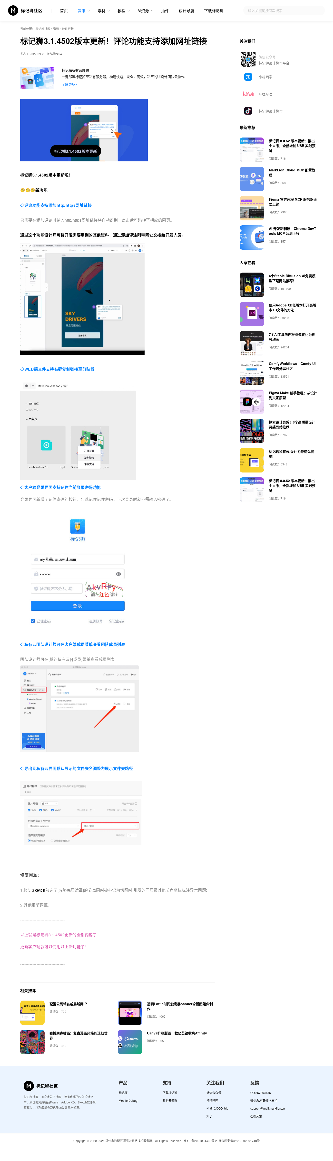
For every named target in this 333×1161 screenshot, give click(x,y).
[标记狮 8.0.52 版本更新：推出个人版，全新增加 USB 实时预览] (252, 150)
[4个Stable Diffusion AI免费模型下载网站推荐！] (252, 285)
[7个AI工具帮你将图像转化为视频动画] (252, 343)
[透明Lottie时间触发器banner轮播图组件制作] (130, 1013)
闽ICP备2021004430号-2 (200, 1141)
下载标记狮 (214, 10)
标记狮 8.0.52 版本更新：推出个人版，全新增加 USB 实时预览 (292, 145)
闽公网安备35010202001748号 (239, 1141)
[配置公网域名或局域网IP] (32, 1013)
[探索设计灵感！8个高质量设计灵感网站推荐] (252, 431)
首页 (64, 10)
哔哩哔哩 (265, 93)
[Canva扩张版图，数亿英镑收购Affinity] (130, 1042)
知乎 (209, 1116)
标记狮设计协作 (271, 110)
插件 (165, 10)
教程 (121, 10)
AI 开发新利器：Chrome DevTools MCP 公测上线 (292, 231)
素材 (101, 10)
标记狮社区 (43, 29)
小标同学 (265, 76)
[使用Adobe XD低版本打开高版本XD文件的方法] (252, 314)
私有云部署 (170, 1100)
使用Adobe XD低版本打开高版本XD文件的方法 (292, 307)
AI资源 (143, 10)
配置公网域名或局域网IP (68, 1003)
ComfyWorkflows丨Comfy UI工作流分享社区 (292, 366)
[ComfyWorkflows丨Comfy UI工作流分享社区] (252, 372)
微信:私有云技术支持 (263, 1100)
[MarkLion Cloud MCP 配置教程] (252, 179)
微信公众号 (213, 1093)
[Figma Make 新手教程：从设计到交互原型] (252, 402)
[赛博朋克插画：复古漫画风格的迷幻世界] (32, 1042)
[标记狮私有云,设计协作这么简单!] (252, 460)
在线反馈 (256, 1116)
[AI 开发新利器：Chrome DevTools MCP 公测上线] (252, 237)
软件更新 (68, 29)
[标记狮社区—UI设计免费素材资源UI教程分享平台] (25, 10)
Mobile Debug (128, 1100)
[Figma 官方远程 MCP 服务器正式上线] (252, 208)
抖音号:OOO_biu (217, 1108)
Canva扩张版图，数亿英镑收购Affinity (177, 1033)
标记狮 (123, 1093)
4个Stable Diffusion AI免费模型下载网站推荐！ (292, 278)
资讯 (81, 10)
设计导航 (186, 10)
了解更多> (69, 84)
